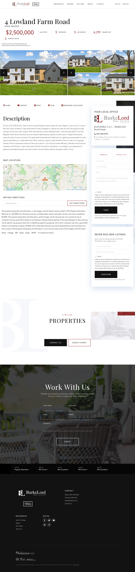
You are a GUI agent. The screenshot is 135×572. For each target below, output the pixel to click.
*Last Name (72, 405)
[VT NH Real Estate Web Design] (67, 553)
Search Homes (79, 342)
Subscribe (106, 274)
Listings (10, 233)
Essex (22, 233)
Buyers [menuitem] (70, 4)
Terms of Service (110, 218)
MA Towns (82, 469)
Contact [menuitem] (100, 4)
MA (16, 233)
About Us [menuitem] (19, 529)
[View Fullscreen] (6, 174)
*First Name (47, 405)
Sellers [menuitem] (80, 4)
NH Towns (43, 469)
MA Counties (102, 469)
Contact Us (97, 139)
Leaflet (68, 189)
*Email (45, 414)
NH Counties (63, 469)
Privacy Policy (119, 204)
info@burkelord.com (71, 501)
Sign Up (126, 4)
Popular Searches (21, 469)
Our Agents (106, 139)
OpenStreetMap (76, 189)
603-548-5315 (102, 133)
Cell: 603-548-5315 (71, 498)
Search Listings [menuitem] (20, 520)
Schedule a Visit (121, 154)
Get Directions (77, 203)
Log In (117, 4)
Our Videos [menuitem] (19, 526)
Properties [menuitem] (59, 4)
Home (4, 233)
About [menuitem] (90, 4)
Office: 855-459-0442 (72, 495)
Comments (47, 423)
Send (106, 210)
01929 (34, 233)
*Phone (71, 414)
